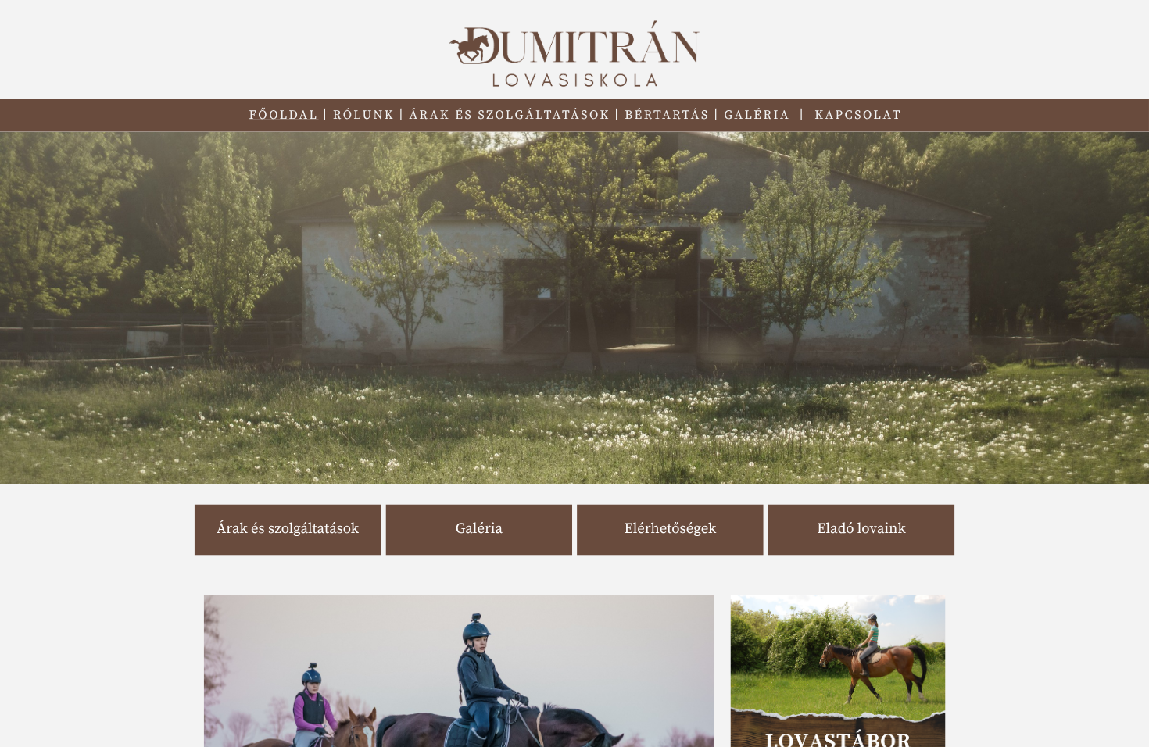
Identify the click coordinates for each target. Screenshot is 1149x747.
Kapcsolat (858, 115)
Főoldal (284, 115)
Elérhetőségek (671, 529)
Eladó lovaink (861, 529)
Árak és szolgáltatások (509, 115)
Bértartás (667, 115)
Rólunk (364, 115)
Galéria (757, 115)
